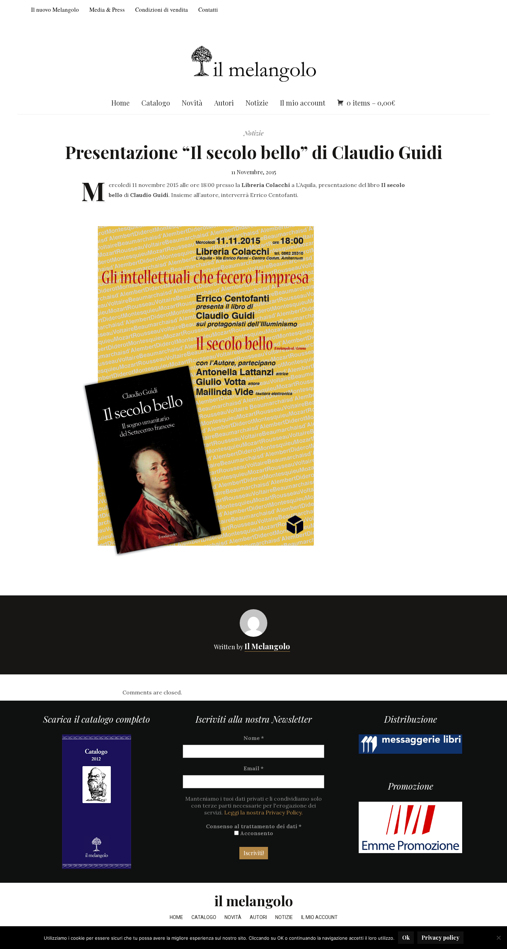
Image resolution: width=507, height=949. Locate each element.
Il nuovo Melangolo (55, 9)
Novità (192, 102)
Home (120, 102)
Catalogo (155, 102)
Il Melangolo (267, 646)
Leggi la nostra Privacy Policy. (263, 812)
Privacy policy (440, 937)
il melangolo (253, 900)
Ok (406, 937)
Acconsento (256, 833)
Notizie (257, 102)
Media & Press (107, 9)
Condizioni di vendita (161, 9)
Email (253, 768)
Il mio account (302, 102)
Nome (253, 737)
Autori (224, 102)
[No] (498, 937)
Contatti (208, 9)
